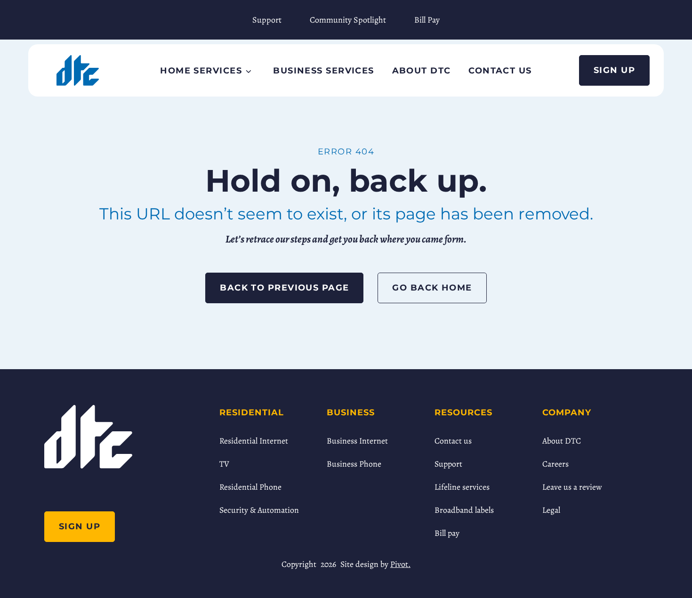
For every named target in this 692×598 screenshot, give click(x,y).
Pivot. (400, 564)
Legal (551, 510)
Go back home (432, 287)
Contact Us (499, 70)
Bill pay (447, 533)
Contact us (453, 440)
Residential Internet (253, 440)
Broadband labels (464, 510)
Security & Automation (259, 510)
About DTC (421, 70)
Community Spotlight (348, 19)
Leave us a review (572, 487)
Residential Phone (250, 487)
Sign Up (614, 70)
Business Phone (354, 463)
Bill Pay (427, 19)
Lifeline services (462, 487)
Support (267, 19)
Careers (555, 463)
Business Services (323, 70)
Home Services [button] (201, 70)
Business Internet (357, 440)
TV (224, 463)
